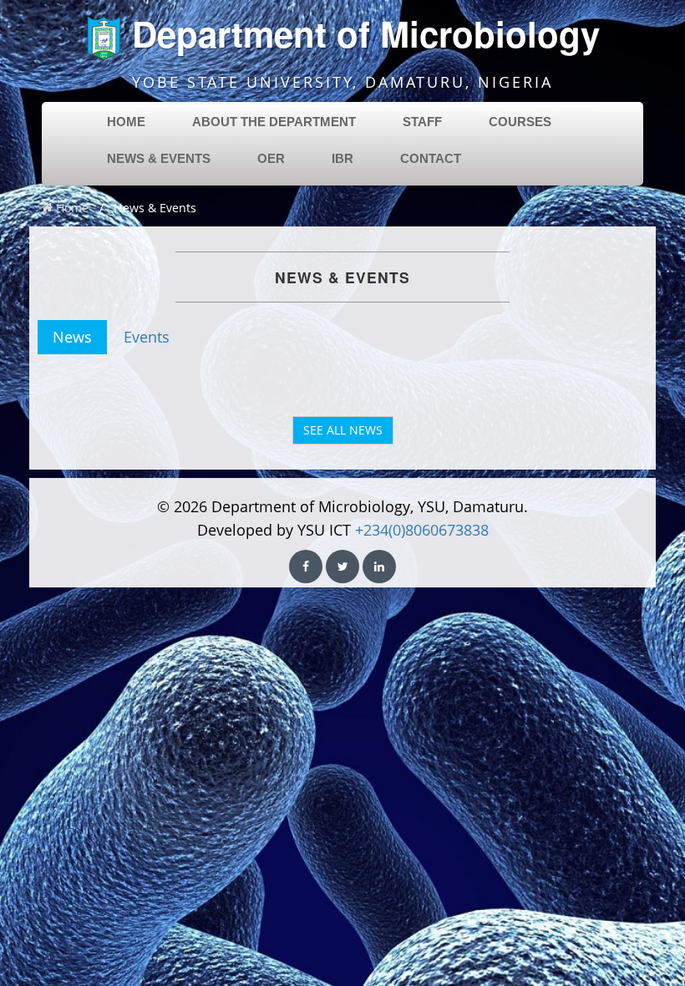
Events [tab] (147, 337)
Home (71, 208)
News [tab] (72, 337)
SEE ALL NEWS (343, 430)
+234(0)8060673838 (422, 530)
